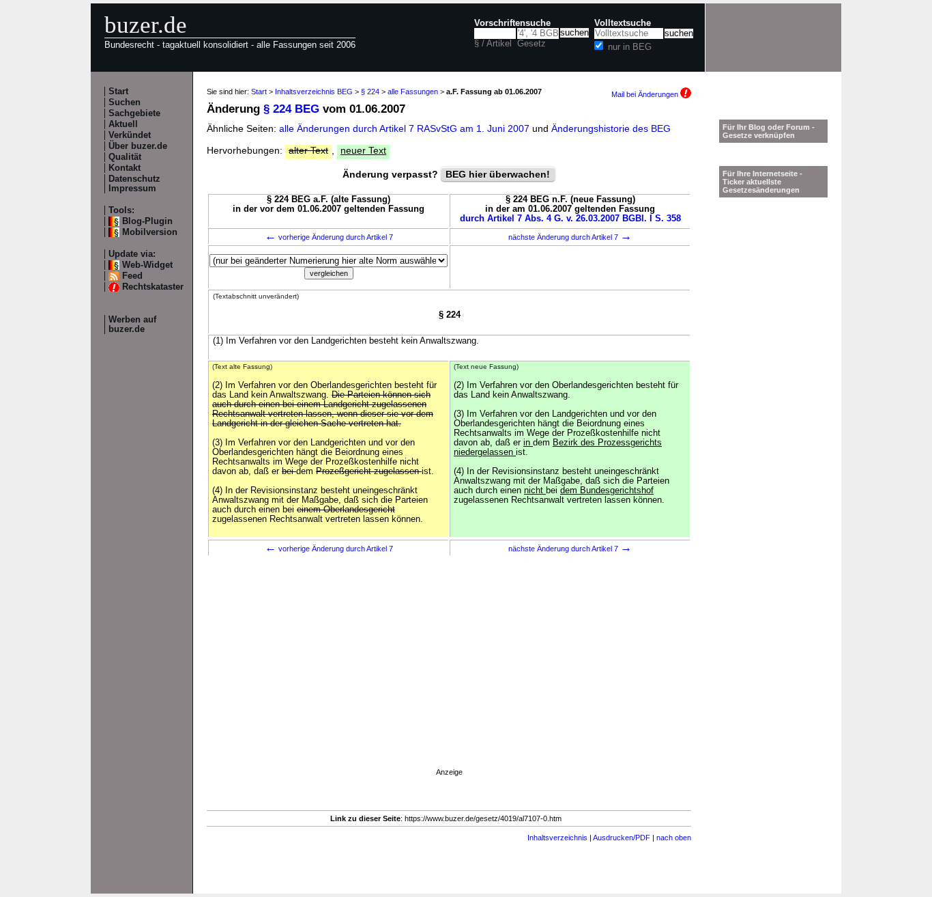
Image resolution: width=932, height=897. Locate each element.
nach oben (673, 837)
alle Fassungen (413, 91)
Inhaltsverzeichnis (557, 837)
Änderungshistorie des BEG (611, 128)
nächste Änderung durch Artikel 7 (570, 237)
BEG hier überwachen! (498, 174)
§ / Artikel (493, 44)
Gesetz (531, 44)
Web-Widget (147, 265)
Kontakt (124, 168)
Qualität (124, 157)
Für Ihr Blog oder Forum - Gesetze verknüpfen (769, 131)
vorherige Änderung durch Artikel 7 (329, 237)
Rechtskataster (153, 287)
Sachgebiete (134, 113)
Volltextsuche (622, 23)
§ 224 (370, 91)
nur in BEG (630, 47)
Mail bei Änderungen (645, 94)
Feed (132, 276)
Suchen (124, 102)
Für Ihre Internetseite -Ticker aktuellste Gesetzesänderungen (762, 181)
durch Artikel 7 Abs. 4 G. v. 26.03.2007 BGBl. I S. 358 (570, 218)
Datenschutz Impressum (134, 183)
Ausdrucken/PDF (621, 837)
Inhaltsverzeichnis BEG (314, 91)
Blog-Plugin (147, 221)
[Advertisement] (449, 680)
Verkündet (129, 135)
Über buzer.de (137, 146)
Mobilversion (149, 232)
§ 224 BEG (291, 108)
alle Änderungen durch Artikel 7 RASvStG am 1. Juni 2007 (405, 128)
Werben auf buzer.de (132, 324)
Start (118, 91)
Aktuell (123, 124)
